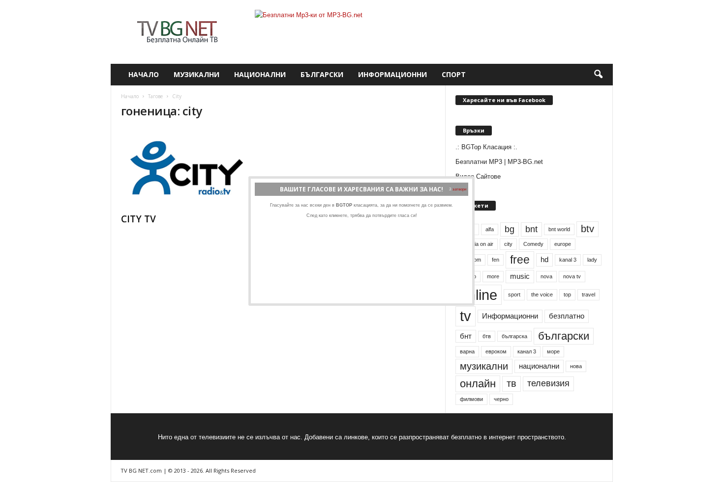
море (553, 351)
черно (501, 399)
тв (511, 383)
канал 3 (526, 351)
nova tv (572, 276)
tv (465, 316)
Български (322, 74)
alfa (489, 229)
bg (509, 229)
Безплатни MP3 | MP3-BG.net (499, 161)
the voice (542, 294)
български (563, 336)
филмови (471, 399)
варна (467, 351)
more (493, 276)
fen (495, 260)
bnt (531, 229)
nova (546, 276)
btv (587, 228)
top (567, 294)
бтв (486, 336)
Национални (260, 74)
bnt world (559, 229)
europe (562, 244)
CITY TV (138, 219)
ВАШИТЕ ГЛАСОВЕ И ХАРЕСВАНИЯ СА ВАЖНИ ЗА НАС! (361, 189)
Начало (143, 74)
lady (592, 260)
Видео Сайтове (478, 176)
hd (544, 260)
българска (514, 336)
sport (514, 294)
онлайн (478, 383)
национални (539, 366)
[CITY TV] (195, 168)
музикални (484, 366)
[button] (598, 74)
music (520, 276)
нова (576, 366)
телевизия (548, 383)
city (508, 244)
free (520, 259)
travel (588, 294)
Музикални (196, 74)
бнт (466, 336)
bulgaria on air (476, 244)
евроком (496, 351)
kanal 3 (567, 260)
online (478, 295)
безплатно (566, 316)
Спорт (454, 74)
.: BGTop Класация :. (486, 147)
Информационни (392, 74)
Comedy (533, 244)
